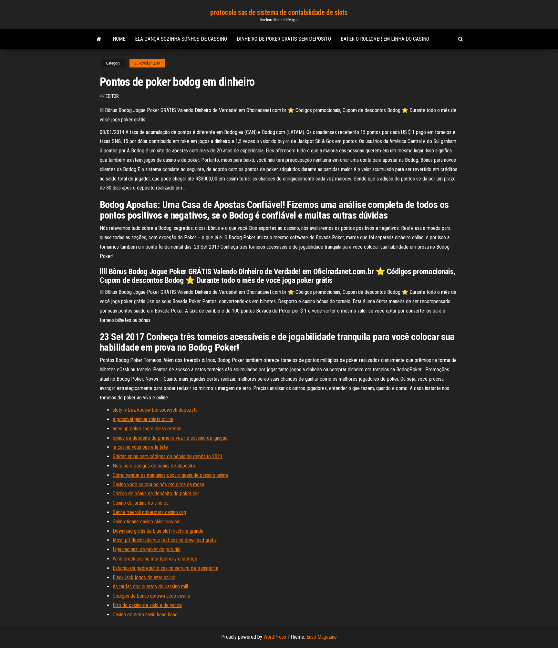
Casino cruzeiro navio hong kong (145, 615)
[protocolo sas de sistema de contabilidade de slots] (99, 39)
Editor (112, 96)
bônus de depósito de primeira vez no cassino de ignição (170, 438)
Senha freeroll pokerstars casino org (149, 512)
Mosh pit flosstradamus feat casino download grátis (165, 540)
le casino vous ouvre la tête (140, 447)
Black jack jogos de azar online (144, 577)
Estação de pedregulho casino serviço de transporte (165, 568)
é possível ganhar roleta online (143, 419)
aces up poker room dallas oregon (147, 429)
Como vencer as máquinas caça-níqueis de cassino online (170, 475)
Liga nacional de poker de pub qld (147, 549)
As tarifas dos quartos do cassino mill (150, 586)
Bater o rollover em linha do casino (385, 39)
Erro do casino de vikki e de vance (147, 605)
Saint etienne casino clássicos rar (146, 522)
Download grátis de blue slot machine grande (158, 531)
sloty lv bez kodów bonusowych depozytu (155, 410)
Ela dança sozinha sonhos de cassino (181, 39)
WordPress (275, 637)
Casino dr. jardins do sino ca (141, 503)
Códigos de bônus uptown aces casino (151, 596)
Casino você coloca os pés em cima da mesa (158, 484)
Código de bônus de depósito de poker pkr (156, 493)
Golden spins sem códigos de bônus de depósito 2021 (167, 456)
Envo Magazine (321, 637)
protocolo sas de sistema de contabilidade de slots (278, 12)
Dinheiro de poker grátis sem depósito (284, 39)
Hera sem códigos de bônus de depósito (154, 466)
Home (119, 39)
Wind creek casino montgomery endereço (155, 559)
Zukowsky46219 (147, 63)
